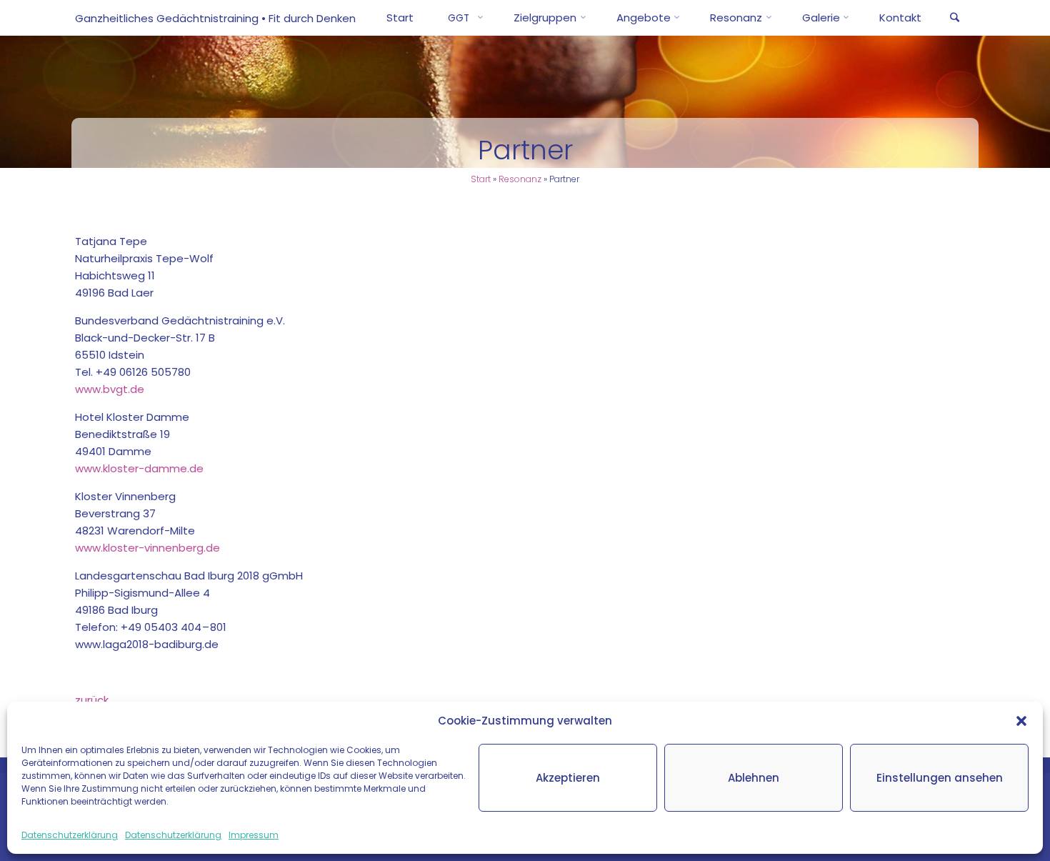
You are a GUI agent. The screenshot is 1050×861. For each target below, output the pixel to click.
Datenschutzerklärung (69, 835)
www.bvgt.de (109, 389)
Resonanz (520, 179)
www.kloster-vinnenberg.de (147, 547)
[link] (954, 18)
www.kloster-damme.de (139, 468)
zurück (92, 699)
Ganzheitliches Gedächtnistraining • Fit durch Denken (215, 18)
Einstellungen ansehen (939, 777)
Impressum (254, 835)
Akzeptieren (568, 777)
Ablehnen (753, 777)
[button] (1021, 721)
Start (481, 179)
